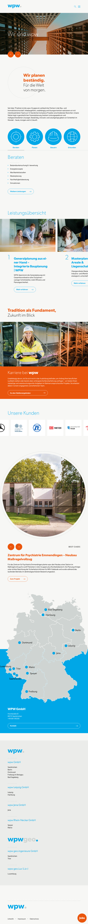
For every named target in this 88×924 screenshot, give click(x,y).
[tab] (16, 138)
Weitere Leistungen (18, 191)
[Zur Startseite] (14, 6)
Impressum (22, 919)
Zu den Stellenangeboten (20, 393)
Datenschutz (34, 919)
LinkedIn (11, 919)
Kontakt (13, 725)
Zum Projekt (15, 579)
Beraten (16, 156)
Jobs (82, 918)
